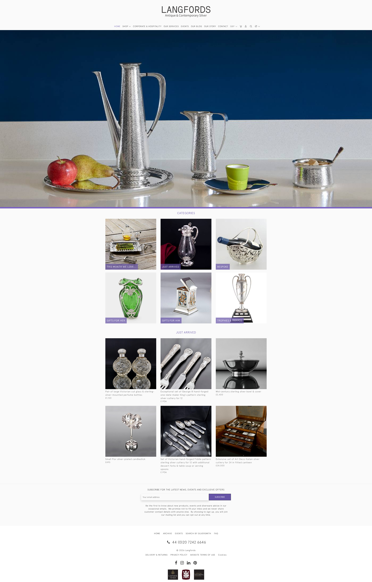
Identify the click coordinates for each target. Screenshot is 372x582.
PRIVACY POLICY (178, 555)
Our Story (210, 26)
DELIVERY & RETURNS (156, 555)
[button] (245, 26)
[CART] (240, 26)
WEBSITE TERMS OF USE (202, 555)
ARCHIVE (167, 533)
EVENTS (179, 533)
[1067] (147, 340)
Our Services (171, 26)
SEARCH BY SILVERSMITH (198, 533)
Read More (201, 571)
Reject (227, 571)
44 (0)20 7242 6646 (188, 542)
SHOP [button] (125, 26)
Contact (223, 26)
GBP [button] (232, 26)
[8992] (258, 408)
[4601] (147, 408)
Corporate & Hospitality (147, 26)
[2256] (203, 408)
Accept (253, 571)
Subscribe (220, 497)
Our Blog (196, 26)
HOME (117, 26)
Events (185, 26)
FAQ (216, 533)
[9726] (258, 340)
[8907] (203, 340)
